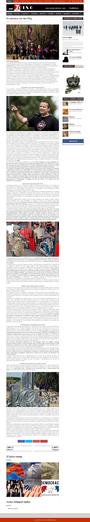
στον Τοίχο (45, 520)
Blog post (56, 449)
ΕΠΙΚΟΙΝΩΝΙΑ (34, 13)
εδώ (18, 160)
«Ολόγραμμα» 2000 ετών (13, 1)
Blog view (16, 13)
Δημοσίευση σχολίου (13, 508)
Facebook (21, 441)
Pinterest (44, 441)
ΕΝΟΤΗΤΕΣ (42, 13)
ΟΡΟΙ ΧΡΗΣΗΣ (75, 13)
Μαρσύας (40, 1)
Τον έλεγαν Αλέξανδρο (75, 57)
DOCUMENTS (67, 13)
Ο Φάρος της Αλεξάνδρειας (59, 1)
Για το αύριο (67, 37)
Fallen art (9, 449)
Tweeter (29, 441)
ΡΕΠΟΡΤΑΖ (58, 13)
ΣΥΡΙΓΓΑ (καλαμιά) (48, 1)
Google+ (37, 441)
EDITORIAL (50, 13)
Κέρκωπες (34, 1)
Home (10, 13)
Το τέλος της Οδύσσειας (25, 1)
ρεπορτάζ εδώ (10, 65)
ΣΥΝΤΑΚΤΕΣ (25, 13)
